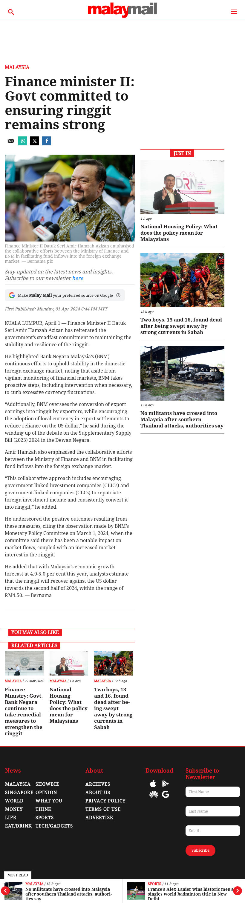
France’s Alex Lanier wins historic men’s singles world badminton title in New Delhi (190, 894)
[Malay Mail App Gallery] (153, 799)
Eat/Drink (18, 826)
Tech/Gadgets (54, 826)
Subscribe (200, 850)
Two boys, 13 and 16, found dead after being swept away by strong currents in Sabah (113, 708)
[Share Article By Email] (10, 144)
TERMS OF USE (103, 809)
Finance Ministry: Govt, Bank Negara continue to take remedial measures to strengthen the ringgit (24, 711)
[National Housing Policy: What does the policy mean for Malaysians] (69, 663)
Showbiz (47, 784)
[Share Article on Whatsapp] (22, 144)
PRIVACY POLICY (105, 801)
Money (14, 809)
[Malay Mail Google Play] (165, 788)
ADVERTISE (99, 817)
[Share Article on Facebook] (46, 144)
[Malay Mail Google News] (165, 799)
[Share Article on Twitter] (34, 144)
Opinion (46, 792)
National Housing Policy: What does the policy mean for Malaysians (69, 705)
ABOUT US (97, 792)
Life (10, 817)
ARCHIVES (97, 784)
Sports (154, 884)
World (14, 801)
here (77, 278)
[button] (118, 295)
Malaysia (34, 884)
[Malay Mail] (122, 17)
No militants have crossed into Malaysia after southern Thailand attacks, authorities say (68, 894)
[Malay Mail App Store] (153, 788)
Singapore (19, 792)
